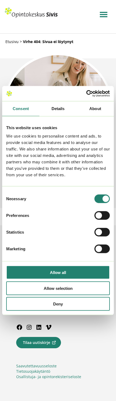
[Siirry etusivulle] (31, 17)
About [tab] (95, 108)
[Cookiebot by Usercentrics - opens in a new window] (86, 93)
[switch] (102, 215)
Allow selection (58, 288)
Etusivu (12, 41)
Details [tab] (58, 108)
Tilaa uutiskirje (36, 342)
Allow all (58, 272)
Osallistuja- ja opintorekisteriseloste (48, 376)
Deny (58, 304)
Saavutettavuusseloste (36, 365)
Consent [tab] (21, 108)
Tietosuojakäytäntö (33, 371)
